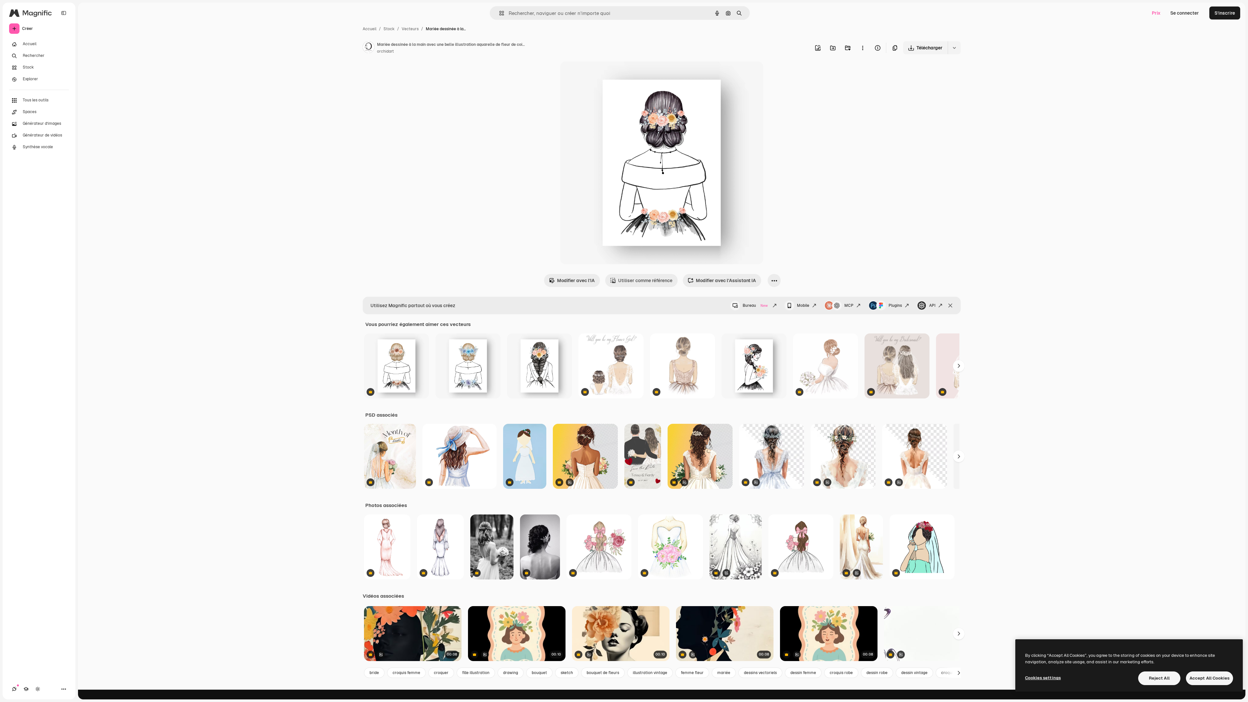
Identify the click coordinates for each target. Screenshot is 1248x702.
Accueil (369, 29)
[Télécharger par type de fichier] (954, 47)
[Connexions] (14, 689)
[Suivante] (959, 365)
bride (374, 672)
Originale (603, 74)
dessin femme (803, 672)
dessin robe (877, 672)
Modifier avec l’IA (576, 280)
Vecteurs (410, 29)
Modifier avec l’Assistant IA (726, 280)
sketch (567, 672)
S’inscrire (1225, 13)
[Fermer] (950, 305)
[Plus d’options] (862, 47)
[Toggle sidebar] (63, 13)
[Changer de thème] (37, 689)
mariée (723, 672)
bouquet (539, 672)
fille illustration (475, 672)
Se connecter (1184, 13)
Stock (389, 29)
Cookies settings (1043, 678)
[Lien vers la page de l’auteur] (368, 48)
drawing (510, 672)
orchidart (385, 51)
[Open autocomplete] (499, 13)
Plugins (895, 305)
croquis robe (841, 672)
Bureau (755, 305)
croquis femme (406, 672)
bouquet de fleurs (603, 672)
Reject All (1159, 678)
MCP (848, 305)
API (932, 305)
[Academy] (26, 689)
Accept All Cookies (1209, 678)
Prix (1156, 13)
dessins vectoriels (760, 672)
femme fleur (692, 672)
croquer (441, 672)
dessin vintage (914, 672)
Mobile (803, 305)
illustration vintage (650, 672)
